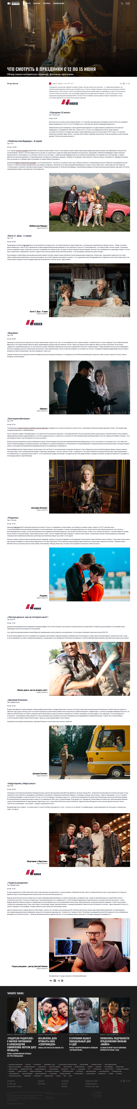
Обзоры (60, 83)
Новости (27, 3)
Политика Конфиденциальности (15, 1103)
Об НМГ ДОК (11, 1084)
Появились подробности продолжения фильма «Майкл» (114, 1041)
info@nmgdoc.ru (49, 1097)
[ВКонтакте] (121, 83)
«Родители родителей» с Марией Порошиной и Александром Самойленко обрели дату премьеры (21, 1044)
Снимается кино (91, 1081)
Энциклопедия (58, 3)
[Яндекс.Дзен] (129, 83)
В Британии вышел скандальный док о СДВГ (80, 1041)
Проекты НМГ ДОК (92, 1086)
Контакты (11, 1081)
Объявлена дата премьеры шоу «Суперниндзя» (47, 1041)
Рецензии (36, 3)
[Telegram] (126, 83)
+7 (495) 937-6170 (49, 1098)
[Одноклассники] (124, 83)
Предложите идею (14, 1086)
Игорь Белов (12, 83)
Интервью (46, 3)
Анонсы (65, 1086)
